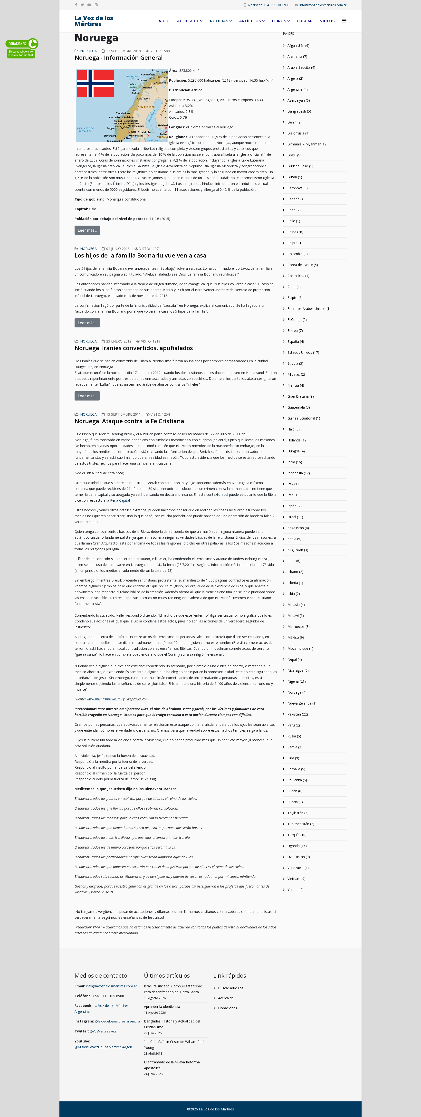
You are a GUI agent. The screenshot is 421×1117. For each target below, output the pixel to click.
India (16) (294, 462)
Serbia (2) (294, 747)
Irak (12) (293, 484)
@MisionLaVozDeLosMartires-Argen (103, 1047)
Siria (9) (293, 758)
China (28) (295, 231)
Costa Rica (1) (298, 275)
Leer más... (87, 230)
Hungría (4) (296, 451)
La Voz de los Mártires (94, 21)
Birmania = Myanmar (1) (306, 144)
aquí (224, 494)
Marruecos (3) (298, 626)
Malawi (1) (295, 615)
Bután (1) (294, 177)
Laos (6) (293, 560)
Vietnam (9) (296, 878)
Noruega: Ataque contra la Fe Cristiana (129, 421)
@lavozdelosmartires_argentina (117, 1021)
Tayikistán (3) (297, 813)
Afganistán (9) (298, 45)
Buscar (305, 21)
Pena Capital (120, 500)
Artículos (250, 21)
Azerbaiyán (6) (298, 100)
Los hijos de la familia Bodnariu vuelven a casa (140, 255)
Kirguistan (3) (297, 549)
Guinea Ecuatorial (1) (303, 418)
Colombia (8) (297, 253)
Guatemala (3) (298, 407)
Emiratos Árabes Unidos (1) (309, 308)
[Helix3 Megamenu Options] (344, 20)
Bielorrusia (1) (298, 133)
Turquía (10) (296, 834)
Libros (279, 21)
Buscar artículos (230, 988)
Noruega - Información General (119, 57)
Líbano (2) (295, 571)
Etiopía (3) (295, 363)
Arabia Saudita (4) (301, 67)
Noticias (219, 21)
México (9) (295, 637)
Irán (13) (294, 495)
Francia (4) (295, 385)
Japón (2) (294, 506)
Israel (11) (295, 517)
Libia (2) (293, 593)
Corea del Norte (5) (302, 264)
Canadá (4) (296, 199)
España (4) (295, 341)
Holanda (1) (296, 440)
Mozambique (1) (300, 648)
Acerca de (188, 21)
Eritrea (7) (295, 330)
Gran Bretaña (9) (300, 396)
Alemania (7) (297, 56)
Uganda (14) (297, 845)
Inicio (164, 21)
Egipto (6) (295, 297)
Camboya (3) (297, 188)
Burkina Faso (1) (300, 166)
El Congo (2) (297, 319)
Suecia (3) (295, 802)
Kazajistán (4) (298, 527)
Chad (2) (294, 210)
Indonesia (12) (298, 473)
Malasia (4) (296, 604)
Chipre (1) (295, 242)
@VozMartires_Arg (103, 1031)
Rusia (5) (294, 736)
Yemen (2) (295, 889)
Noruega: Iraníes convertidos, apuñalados (134, 348)
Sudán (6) (294, 791)
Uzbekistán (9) (298, 856)
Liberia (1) (295, 582)
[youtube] (89, 4)
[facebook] (76, 4)
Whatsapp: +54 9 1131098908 (268, 5)
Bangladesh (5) (299, 111)
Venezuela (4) (298, 867)
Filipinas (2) (296, 374)
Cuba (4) (294, 286)
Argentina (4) (297, 89)
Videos (327, 21)
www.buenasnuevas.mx (104, 699)
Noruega (88, 50)
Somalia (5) (296, 769)
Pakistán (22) (297, 714)
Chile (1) (293, 221)
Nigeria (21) (296, 681)
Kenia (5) (294, 538)
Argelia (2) (295, 78)
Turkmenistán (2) (300, 823)
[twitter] (82, 4)
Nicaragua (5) (298, 670)
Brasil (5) (294, 155)
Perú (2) (293, 725)
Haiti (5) (293, 429)
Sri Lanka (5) (297, 780)
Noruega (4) (296, 692)
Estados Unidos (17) (303, 352)
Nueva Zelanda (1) (301, 703)
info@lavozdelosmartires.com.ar (322, 5)
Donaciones (227, 1008)
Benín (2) (294, 122)
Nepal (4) (294, 659)
